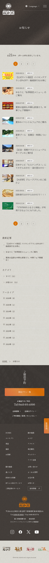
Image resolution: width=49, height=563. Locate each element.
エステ (30, 438)
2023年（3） (11, 318)
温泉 (7, 449)
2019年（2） (11, 337)
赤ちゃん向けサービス (14, 483)
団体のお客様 (10, 477)
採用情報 (33, 488)
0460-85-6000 (18, 514)
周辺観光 (31, 449)
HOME (8, 433)
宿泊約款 (32, 519)
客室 (7, 443)
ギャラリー (32, 454)
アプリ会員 (32, 460)
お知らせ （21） (12, 282)
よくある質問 (33, 472)
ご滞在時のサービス (13, 488)
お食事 (8, 454)
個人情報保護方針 (20, 519)
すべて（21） (11, 276)
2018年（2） (11, 344)
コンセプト (10, 438)
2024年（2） (11, 311)
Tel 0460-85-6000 (24, 404)
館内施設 (9, 467)
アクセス (31, 443)
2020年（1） (11, 331)
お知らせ (31, 483)
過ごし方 (9, 472)
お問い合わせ (33, 467)
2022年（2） (11, 324)
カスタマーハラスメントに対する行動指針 (24, 522)
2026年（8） (11, 298)
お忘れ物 (31, 477)
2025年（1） (11, 304)
